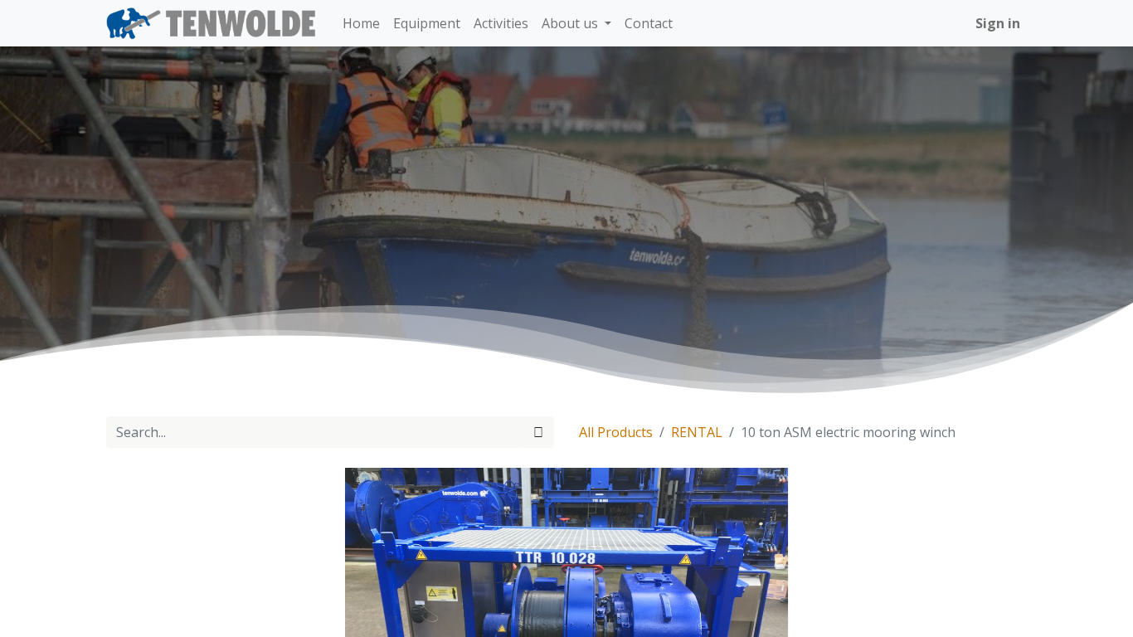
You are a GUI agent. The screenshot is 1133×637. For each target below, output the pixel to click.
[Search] (538, 432)
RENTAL (696, 432)
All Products (616, 432)
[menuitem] (361, 23)
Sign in (997, 23)
